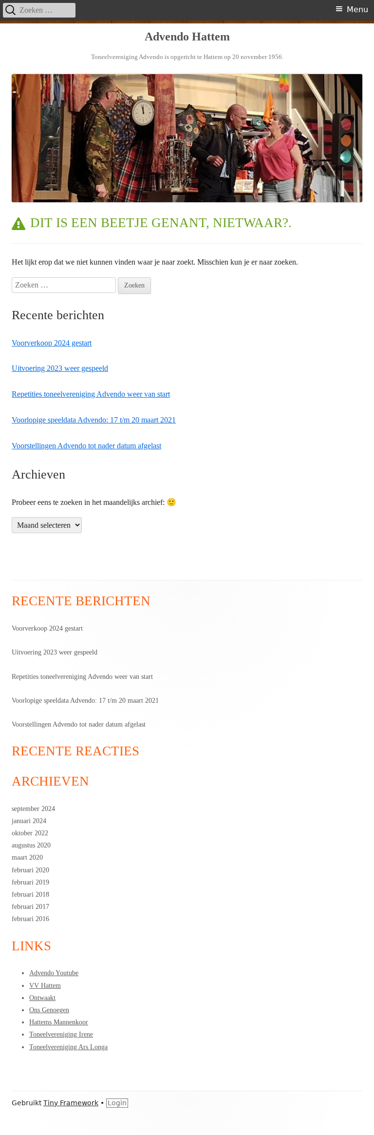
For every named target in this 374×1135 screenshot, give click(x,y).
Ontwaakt (42, 997)
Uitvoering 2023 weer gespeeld (60, 368)
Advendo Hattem (187, 36)
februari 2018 (30, 894)
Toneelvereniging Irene (61, 1034)
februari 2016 (30, 919)
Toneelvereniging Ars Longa (68, 1047)
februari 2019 (30, 882)
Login (117, 1103)
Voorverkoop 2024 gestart (52, 343)
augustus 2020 (31, 845)
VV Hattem (45, 985)
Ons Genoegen (49, 1010)
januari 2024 (29, 821)
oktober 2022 (30, 833)
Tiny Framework (70, 1103)
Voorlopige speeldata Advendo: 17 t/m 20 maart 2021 (94, 420)
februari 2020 (30, 870)
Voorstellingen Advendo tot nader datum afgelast (86, 446)
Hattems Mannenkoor (58, 1022)
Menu (357, 9)
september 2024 (33, 808)
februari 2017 (30, 906)
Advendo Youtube (53, 973)
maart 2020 (27, 857)
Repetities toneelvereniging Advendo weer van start (91, 394)
